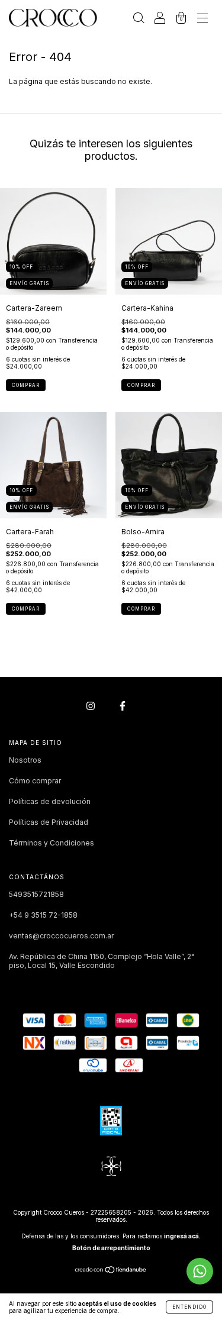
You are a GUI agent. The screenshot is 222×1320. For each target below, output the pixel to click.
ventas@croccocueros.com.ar (61, 935)
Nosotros (25, 760)
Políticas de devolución (50, 801)
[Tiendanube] (111, 1271)
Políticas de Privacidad (48, 822)
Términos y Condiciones (51, 842)
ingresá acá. (182, 1236)
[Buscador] (138, 19)
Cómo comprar (35, 780)
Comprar (26, 385)
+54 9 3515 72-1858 (43, 915)
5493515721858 (36, 894)
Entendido (189, 1307)
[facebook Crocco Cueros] (122, 705)
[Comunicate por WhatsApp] (199, 1271)
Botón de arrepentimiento (111, 1247)
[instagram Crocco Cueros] (91, 705)
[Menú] (202, 19)
